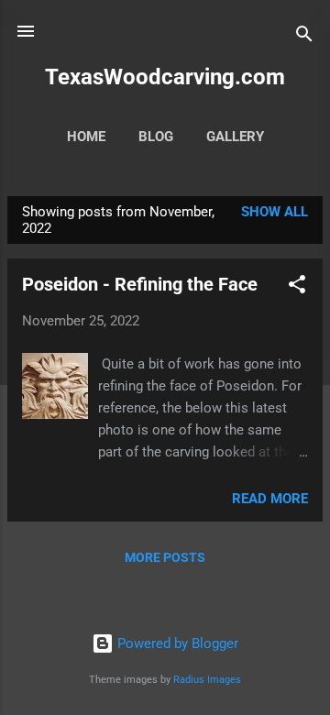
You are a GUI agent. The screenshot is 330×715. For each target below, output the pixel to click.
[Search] (304, 37)
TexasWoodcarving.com (165, 77)
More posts (165, 557)
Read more (270, 498)
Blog (155, 136)
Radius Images (207, 680)
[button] (297, 287)
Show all (274, 212)
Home (86, 136)
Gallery (235, 136)
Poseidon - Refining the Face (140, 284)
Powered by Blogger (176, 643)
